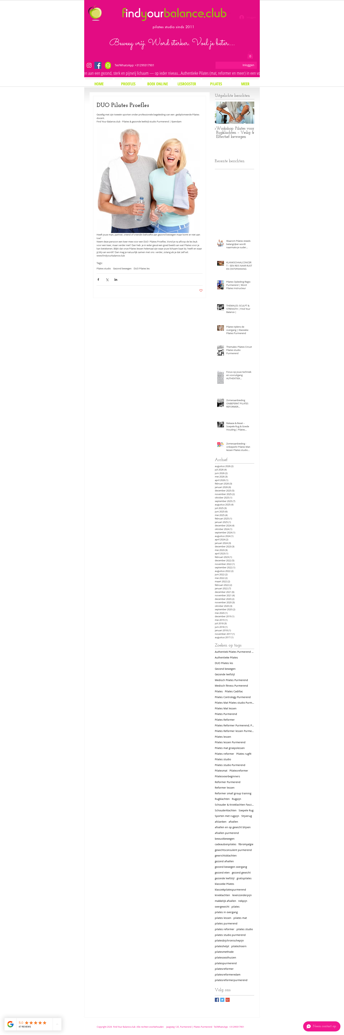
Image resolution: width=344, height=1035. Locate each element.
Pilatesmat (221, 770)
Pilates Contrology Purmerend (233, 697)
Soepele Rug (246, 810)
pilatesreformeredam (227, 974)
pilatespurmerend (226, 963)
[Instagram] (89, 65)
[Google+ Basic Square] (228, 1000)
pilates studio (244, 929)
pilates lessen (223, 918)
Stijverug (246, 816)
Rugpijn (236, 799)
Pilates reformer (224, 753)
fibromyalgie (245, 844)
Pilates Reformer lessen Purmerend (234, 731)
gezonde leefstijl (225, 878)
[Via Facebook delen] (98, 279)
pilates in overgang (226, 912)
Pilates (219, 691)
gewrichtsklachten (226, 855)
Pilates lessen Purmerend (230, 742)
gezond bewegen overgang (231, 867)
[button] (250, 55)
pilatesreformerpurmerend (231, 980)
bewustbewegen (225, 838)
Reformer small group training (233, 793)
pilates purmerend (226, 923)
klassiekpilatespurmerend (230, 889)
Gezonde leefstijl (225, 674)
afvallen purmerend (227, 833)
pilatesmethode (224, 951)
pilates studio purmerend (230, 935)
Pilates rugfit (243, 753)
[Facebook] (97, 65)
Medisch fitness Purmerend (231, 685)
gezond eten (222, 872)
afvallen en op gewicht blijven (233, 827)
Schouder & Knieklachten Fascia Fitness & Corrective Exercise (234, 804)
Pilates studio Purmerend (230, 765)
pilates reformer (224, 929)
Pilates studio (104, 268)
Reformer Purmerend (227, 782)
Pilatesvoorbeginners (227, 776)
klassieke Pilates (224, 884)
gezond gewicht (241, 872)
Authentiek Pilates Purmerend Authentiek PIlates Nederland (234, 651)
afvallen (233, 821)
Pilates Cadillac (234, 691)
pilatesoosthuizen (225, 957)
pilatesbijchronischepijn (229, 940)
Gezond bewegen (122, 268)
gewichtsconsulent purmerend (233, 850)
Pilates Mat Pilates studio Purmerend (234, 702)
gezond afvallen (224, 861)
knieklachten (222, 895)
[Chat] (108, 65)
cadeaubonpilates (225, 844)
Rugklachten (222, 799)
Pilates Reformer (225, 719)
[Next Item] (248, 112)
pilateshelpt (222, 946)
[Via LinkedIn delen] (116, 279)
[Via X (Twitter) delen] (107, 279)
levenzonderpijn (242, 895)
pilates (235, 906)
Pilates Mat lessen (225, 708)
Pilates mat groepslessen (230, 748)
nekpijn (242, 901)
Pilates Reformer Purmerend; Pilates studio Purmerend (234, 725)
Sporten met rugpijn (227, 816)
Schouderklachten (225, 810)
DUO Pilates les (142, 268)
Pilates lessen (223, 736)
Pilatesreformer (239, 770)
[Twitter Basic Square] (222, 1000)
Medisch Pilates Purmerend (231, 680)
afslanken (220, 821)
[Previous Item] (220, 112)
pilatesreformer (224, 968)
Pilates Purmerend (226, 714)
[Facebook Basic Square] (217, 1000)
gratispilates (244, 878)
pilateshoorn (239, 946)
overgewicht (222, 906)
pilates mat (240, 918)
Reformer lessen (225, 787)
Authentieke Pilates (226, 657)
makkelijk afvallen (225, 901)
